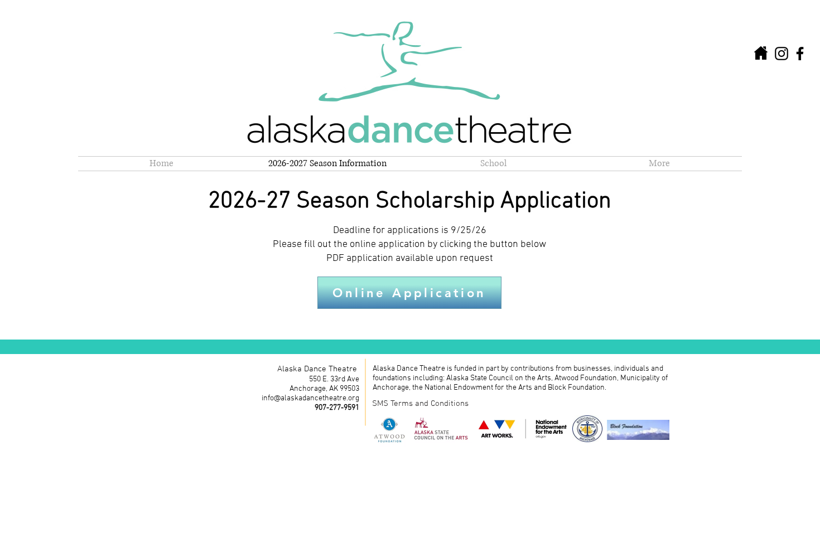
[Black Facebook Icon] (800, 53)
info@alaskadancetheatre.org (310, 398)
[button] (493, 164)
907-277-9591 (337, 408)
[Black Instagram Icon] (781, 53)
